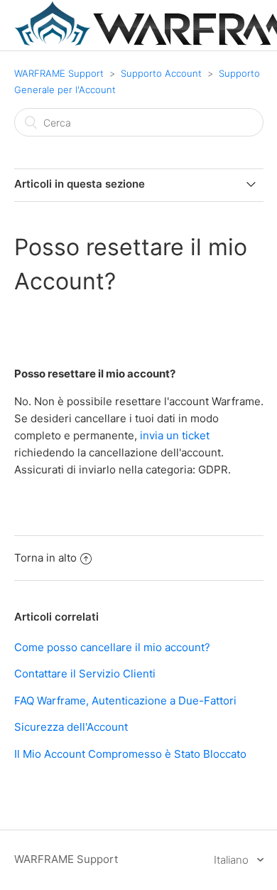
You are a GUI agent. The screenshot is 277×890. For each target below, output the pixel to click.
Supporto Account (161, 73)
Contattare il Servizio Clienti (85, 673)
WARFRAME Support (59, 73)
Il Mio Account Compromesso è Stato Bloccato (130, 754)
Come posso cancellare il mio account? (112, 647)
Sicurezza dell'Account (71, 727)
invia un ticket (175, 435)
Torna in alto (45, 557)
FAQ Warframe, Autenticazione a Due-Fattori (125, 700)
